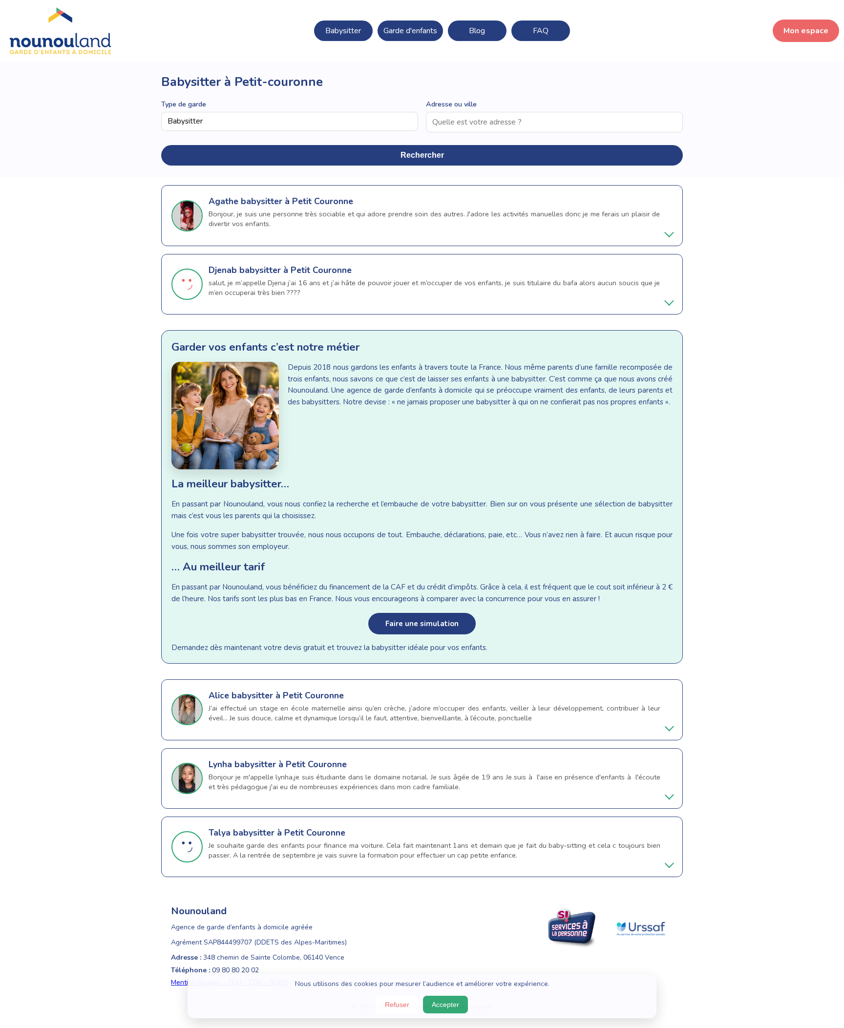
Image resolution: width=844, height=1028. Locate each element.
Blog (477, 30)
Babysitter (343, 30)
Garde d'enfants (410, 30)
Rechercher (422, 155)
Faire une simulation (422, 624)
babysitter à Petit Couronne (297, 201)
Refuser (397, 1004)
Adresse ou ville (451, 104)
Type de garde (183, 104)
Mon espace (805, 30)
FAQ (541, 30)
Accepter (445, 1004)
